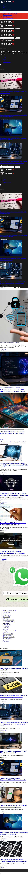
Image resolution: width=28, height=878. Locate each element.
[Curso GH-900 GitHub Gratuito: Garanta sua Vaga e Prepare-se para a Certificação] (11, 490)
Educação (23, 442)
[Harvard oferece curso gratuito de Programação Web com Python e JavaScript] (11, 112)
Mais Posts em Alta (4, 444)
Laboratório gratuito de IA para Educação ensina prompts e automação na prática (12, 432)
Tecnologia (10, 342)
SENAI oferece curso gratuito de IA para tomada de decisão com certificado (14, 833)
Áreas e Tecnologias (5, 441)
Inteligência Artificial (11, 387)
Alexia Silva (4, 349)
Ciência (1, 442)
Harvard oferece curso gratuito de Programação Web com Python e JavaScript (13, 779)
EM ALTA (2, 439)
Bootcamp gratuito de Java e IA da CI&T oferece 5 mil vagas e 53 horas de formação (13, 390)
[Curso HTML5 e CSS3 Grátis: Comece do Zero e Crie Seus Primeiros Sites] (11, 520)
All (0, 441)
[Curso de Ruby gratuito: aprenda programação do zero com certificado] (11, 548)
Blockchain (12, 441)
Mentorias (6, 632)
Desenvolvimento (13, 442)
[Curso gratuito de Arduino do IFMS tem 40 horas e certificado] (11, 665)
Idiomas (6, 627)
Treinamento (16, 342)
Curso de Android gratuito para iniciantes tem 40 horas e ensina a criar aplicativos (13, 806)
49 (2, 868)
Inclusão (6, 629)
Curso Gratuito (4, 342)
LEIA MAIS (2, 350)
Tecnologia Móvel (8, 637)
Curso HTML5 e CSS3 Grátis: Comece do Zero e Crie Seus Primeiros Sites (13, 524)
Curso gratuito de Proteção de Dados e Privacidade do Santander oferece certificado (13, 860)
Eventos (6, 626)
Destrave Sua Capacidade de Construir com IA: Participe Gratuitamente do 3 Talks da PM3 (14, 465)
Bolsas (16, 441)
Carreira (24, 441)
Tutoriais (6, 640)
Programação (20, 387)
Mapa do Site (13, 871)
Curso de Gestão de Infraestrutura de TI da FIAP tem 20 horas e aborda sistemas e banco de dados (13, 162)
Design (19, 442)
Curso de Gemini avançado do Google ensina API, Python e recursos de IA (13, 752)
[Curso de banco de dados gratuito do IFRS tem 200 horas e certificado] (11, 88)
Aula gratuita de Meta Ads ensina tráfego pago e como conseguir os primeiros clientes (13, 696)
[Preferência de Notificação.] (0, 873)
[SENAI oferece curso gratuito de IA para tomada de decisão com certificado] (11, 135)
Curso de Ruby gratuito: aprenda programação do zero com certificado (12, 552)
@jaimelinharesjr (5, 871)
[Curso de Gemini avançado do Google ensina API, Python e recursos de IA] (11, 748)
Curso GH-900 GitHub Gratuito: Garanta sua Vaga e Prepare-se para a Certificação (14, 494)
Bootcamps (3, 387)
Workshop (21, 429)
